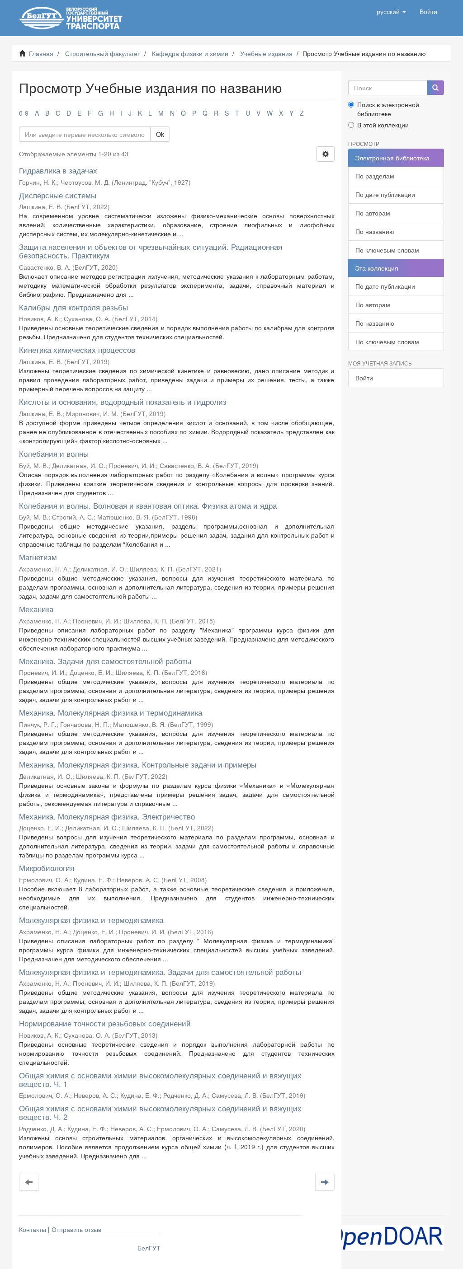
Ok (160, 134)
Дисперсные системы (57, 195)
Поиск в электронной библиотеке (388, 109)
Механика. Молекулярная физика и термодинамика (110, 712)
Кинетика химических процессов (77, 349)
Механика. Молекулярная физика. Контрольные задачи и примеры (137, 764)
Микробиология (46, 867)
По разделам (374, 175)
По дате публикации (385, 194)
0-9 (23, 112)
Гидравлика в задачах (58, 170)
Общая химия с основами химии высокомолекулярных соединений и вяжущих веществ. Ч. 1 (160, 1079)
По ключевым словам (387, 249)
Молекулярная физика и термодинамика (91, 919)
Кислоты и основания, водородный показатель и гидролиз (123, 401)
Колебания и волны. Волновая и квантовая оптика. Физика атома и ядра (148, 505)
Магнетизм (38, 556)
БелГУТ (149, 1247)
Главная (41, 53)
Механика (36, 608)
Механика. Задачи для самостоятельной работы (105, 660)
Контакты (32, 1229)
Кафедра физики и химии (190, 53)
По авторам (372, 212)
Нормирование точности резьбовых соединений (105, 1023)
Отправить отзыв (76, 1229)
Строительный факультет (102, 53)
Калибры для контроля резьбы (73, 307)
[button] (391, 11)
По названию (374, 231)
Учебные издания (266, 53)
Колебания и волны (54, 453)
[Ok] (435, 87)
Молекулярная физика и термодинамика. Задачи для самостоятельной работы (160, 971)
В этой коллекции (383, 124)
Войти (364, 377)
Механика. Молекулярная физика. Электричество (107, 816)
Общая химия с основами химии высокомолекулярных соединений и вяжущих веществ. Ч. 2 (160, 1112)
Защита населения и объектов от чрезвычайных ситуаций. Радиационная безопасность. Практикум (150, 251)
